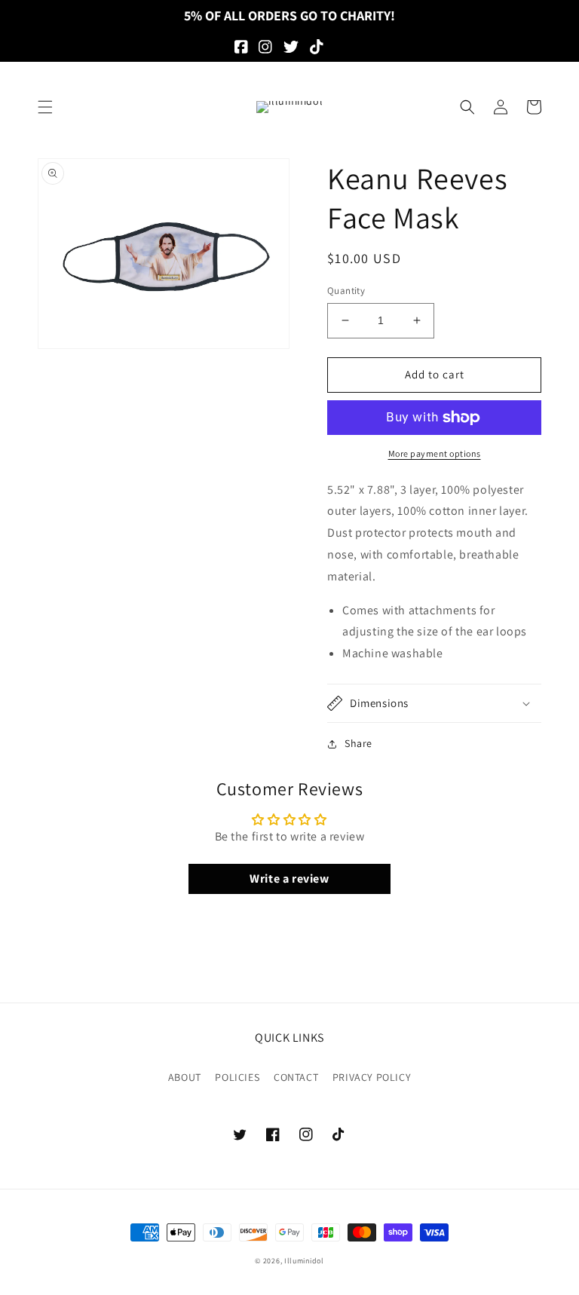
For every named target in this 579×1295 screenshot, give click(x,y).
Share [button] (358, 743)
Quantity (346, 290)
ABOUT (184, 1077)
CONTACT (296, 1077)
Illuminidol (304, 1261)
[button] (45, 107)
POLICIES (237, 1077)
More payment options (434, 453)
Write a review (289, 878)
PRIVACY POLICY (371, 1077)
